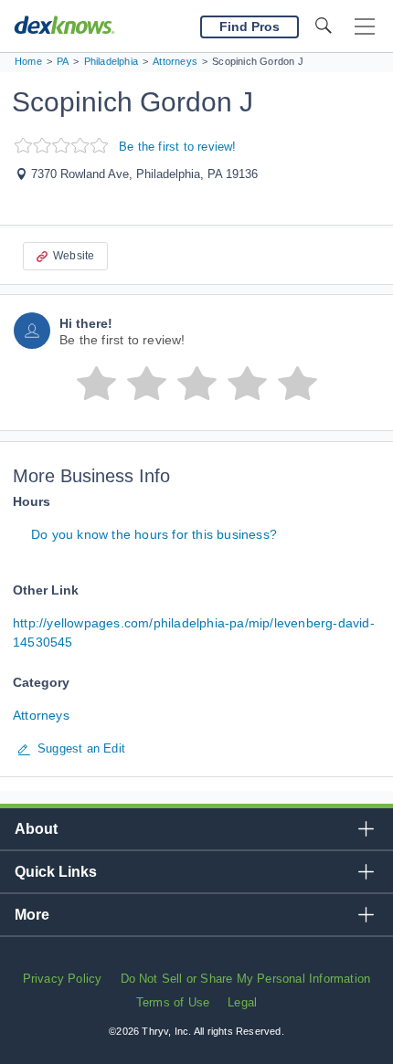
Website (73, 255)
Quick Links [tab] (56, 872)
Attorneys (41, 715)
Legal (242, 1002)
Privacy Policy (62, 978)
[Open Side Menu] (365, 27)
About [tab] (36, 829)
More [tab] (32, 914)
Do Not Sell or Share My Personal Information (246, 978)
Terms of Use (172, 1002)
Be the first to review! (178, 146)
